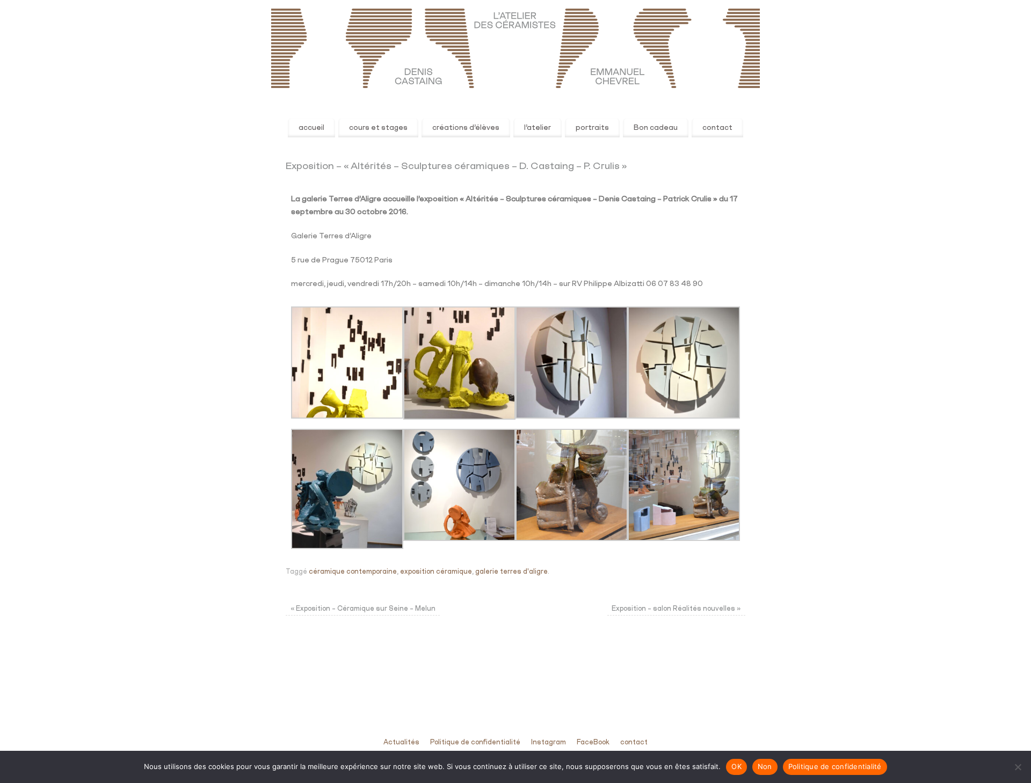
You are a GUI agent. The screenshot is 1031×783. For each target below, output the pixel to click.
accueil (311, 127)
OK (736, 766)
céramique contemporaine (353, 572)
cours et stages (378, 127)
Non (765, 766)
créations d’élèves (465, 127)
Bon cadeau (656, 127)
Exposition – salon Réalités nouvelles (676, 609)
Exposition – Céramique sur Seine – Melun (363, 609)
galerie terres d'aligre (511, 572)
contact (717, 127)
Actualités (401, 742)
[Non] (1017, 767)
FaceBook (593, 742)
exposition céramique (436, 572)
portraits (592, 127)
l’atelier (537, 127)
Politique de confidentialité (475, 742)
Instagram (548, 742)
